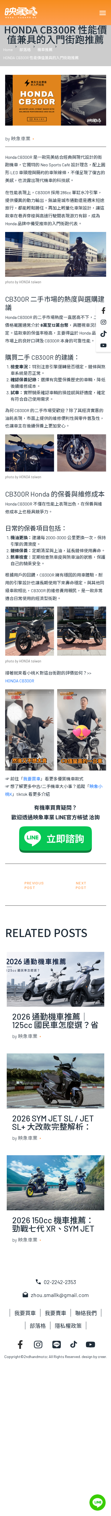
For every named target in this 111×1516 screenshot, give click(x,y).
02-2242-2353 (55, 1282)
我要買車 (25, 1313)
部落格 (38, 1325)
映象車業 (20, 139)
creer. (102, 1356)
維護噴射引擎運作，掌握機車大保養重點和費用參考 (29, 885)
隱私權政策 (68, 1325)
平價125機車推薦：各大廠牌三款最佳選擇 (82, 885)
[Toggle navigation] (102, 12)
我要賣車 (55, 1313)
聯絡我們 (86, 1313)
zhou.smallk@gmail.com (55, 1295)
